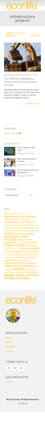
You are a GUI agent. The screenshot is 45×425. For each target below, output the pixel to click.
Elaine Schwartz (13, 75)
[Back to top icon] (22, 394)
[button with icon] (8, 368)
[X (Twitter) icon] (21, 403)
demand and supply (31, 231)
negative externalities (13, 260)
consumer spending (11, 225)
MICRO (9, 342)
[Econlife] (22, 5)
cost (36, 225)
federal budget (20, 243)
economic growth (24, 233)
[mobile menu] (42, 5)
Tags (21, 33)
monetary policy (9, 257)
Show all (35, 35)
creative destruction (25, 228)
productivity (31, 263)
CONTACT (10, 351)
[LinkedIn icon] (24, 403)
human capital (30, 248)
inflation (24, 252)
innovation (34, 251)
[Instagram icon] (26, 403)
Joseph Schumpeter (11, 255)
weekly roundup (16, 278)
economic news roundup (16, 237)
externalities (10, 242)
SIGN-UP (10, 382)
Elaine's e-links (24, 239)
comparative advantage (19, 219)
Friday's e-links (15, 245)
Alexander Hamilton (20, 214)
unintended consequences (26, 272)
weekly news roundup (21, 275)
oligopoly (27, 260)
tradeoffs (19, 269)
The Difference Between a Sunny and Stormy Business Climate (20, 82)
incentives (15, 251)
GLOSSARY (10, 347)
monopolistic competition (26, 257)
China (6, 219)
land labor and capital (29, 254)
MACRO (9, 338)
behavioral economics (20, 216)
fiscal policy (32, 242)
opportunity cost (14, 263)
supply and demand (18, 266)
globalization (15, 249)
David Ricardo (17, 231)
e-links (9, 233)
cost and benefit (10, 228)
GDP (29, 245)
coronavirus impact (26, 225)
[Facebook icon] (19, 403)
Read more (34, 103)
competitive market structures (20, 222)
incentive (7, 252)
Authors (11, 35)
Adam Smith (9, 214)
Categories (11, 33)
